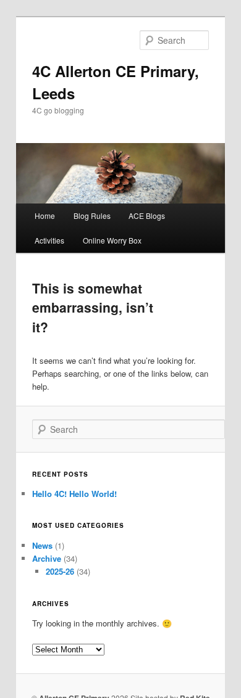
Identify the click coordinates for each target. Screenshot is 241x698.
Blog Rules (92, 215)
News (42, 545)
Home (45, 215)
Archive (46, 558)
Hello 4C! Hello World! (74, 493)
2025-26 (60, 571)
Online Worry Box (112, 240)
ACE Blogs (147, 215)
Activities (49, 240)
